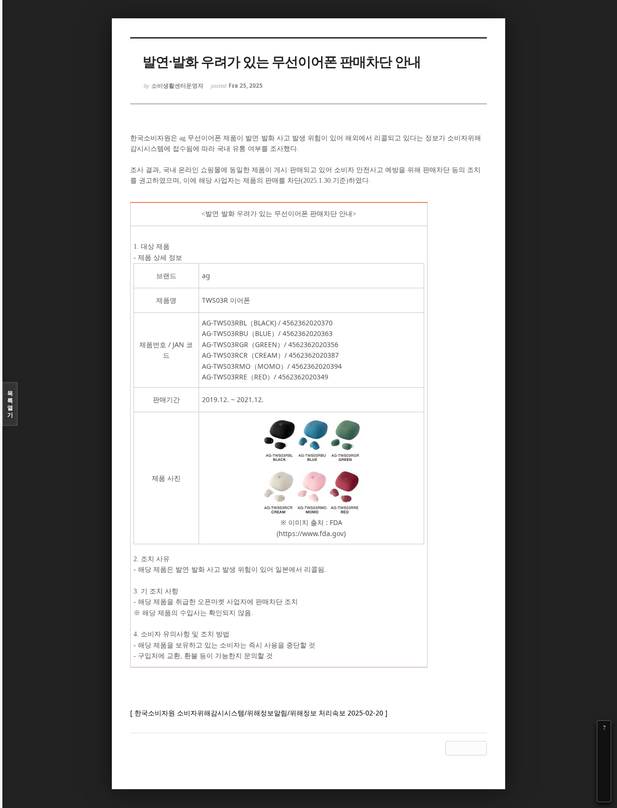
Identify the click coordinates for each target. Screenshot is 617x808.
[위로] (604, 768)
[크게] (604, 741)
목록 (10, 404)
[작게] (604, 754)
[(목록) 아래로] (604, 781)
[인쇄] (604, 795)
